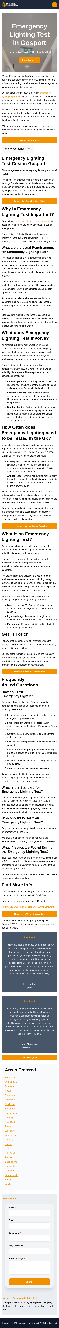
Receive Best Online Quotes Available (29, 526)
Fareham (31, 907)
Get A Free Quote (29, 1058)
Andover (9, 1157)
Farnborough (11, 1175)
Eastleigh (9, 1117)
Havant (40, 907)
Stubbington (20, 907)
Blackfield (10, 1104)
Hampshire (10, 1166)
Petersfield (10, 1122)
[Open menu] (54, 4)
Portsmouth (7, 907)
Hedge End (10, 1108)
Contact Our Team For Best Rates (29, 201)
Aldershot (9, 1171)
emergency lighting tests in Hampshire (32, 221)
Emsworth (49, 907)
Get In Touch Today (29, 140)
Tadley (8, 1179)
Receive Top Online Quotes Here (29, 672)
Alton (7, 1148)
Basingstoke (11, 1162)
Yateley (8, 1184)
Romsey (9, 1139)
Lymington (10, 1131)
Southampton (11, 1113)
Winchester (10, 1135)
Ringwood (10, 1153)
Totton (8, 1126)
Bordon (8, 1144)
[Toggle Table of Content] (28, 149)
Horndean (10, 1100)
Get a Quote (27, 60)
